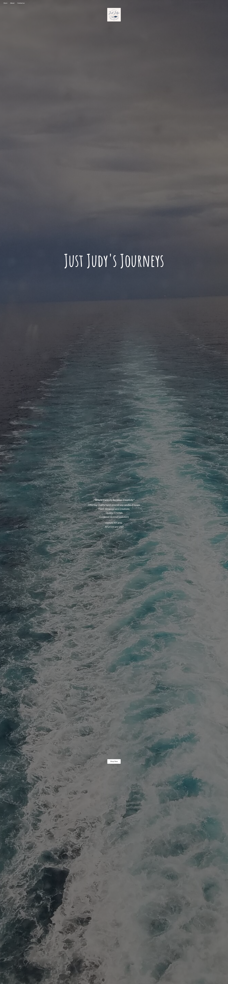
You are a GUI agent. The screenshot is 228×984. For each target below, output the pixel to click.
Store (5, 3)
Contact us (21, 3)
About (12, 3)
